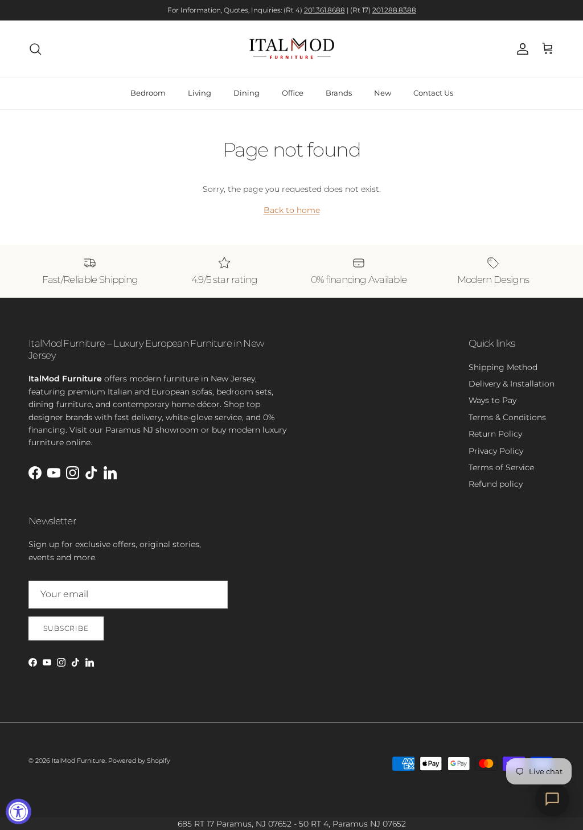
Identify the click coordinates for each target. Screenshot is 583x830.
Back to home (292, 210)
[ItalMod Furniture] (292, 49)
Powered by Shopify (139, 761)
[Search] (35, 49)
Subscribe (66, 628)
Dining (246, 92)
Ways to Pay (492, 400)
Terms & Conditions (507, 417)
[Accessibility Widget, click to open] (18, 811)
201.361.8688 (324, 10)
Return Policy (495, 434)
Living (199, 92)
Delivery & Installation (512, 384)
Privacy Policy (496, 451)
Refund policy (496, 484)
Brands (339, 92)
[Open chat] (552, 799)
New (382, 92)
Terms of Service (501, 467)
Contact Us (433, 92)
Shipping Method (503, 367)
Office (292, 92)
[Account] (520, 49)
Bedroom (148, 92)
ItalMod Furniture (78, 761)
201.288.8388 (394, 10)
